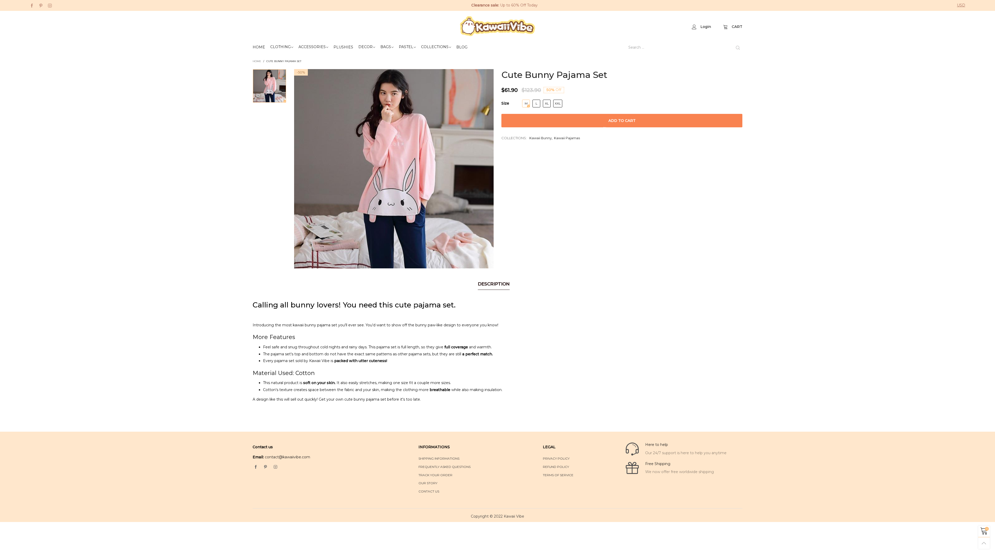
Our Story (427, 483)
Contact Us (428, 491)
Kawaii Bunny (540, 138)
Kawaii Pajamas (567, 138)
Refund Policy (556, 467)
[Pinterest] (40, 5)
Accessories (312, 47)
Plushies (343, 47)
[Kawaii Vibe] (497, 26)
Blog (461, 47)
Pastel (406, 47)
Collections (435, 47)
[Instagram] (49, 5)
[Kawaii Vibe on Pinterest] (265, 467)
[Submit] (737, 47)
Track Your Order (435, 475)
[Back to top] (984, 543)
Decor (365, 47)
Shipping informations (438, 458)
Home (259, 47)
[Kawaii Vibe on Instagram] (275, 467)
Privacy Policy (556, 458)
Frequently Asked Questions (444, 467)
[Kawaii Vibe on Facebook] (256, 467)
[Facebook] (31, 5)
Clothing (280, 47)
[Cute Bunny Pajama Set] (394, 168)
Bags (385, 47)
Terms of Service (558, 475)
